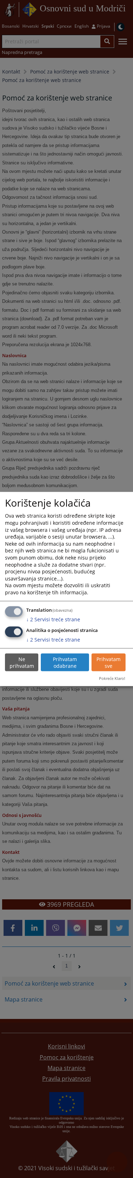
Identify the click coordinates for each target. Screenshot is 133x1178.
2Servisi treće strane (53, 619)
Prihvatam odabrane (65, 662)
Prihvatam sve (108, 662)
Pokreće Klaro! (112, 678)
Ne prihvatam (22, 662)
